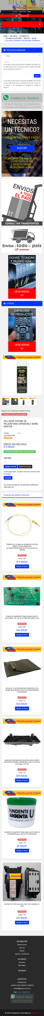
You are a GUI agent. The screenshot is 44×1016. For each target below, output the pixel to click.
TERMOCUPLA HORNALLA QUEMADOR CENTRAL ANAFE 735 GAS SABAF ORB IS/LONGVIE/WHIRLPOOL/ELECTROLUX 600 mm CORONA (22, 547)
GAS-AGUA (13, 36)
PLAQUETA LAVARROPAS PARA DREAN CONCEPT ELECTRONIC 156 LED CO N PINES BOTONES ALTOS (22, 617)
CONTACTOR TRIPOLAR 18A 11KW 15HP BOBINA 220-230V (22, 905)
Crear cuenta (22, 11)
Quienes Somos (22, 945)
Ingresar (15, 11)
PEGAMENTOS (24, 36)
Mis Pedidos (22, 965)
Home (5, 36)
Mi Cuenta (22, 962)
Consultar (8, 478)
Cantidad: (7, 458)
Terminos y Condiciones (22, 954)
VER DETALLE (22, 555)
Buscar (37, 76)
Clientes (22, 951)
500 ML (34, 38)
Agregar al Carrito (10, 466)
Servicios (22, 948)
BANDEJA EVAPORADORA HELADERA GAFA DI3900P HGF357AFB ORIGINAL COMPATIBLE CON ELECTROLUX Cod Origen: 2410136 (22, 762)
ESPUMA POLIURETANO (13, 38)
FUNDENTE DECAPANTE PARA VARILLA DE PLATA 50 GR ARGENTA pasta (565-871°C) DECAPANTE (22, 833)
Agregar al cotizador (25, 466)
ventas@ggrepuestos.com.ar (22, 988)
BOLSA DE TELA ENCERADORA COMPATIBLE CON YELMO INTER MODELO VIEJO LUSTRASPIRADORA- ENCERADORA (22, 690)
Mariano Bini (35, 1013)
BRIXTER (26, 38)
